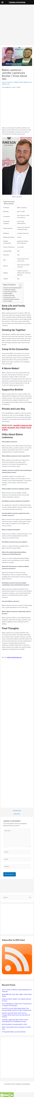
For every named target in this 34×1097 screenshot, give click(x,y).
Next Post (17, 814)
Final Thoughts (8, 301)
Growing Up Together (9, 289)
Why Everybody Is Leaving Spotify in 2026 (14, 1024)
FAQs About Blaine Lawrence (11, 299)
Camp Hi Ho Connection (10, 291)
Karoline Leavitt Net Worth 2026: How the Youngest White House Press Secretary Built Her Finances (16, 1015)
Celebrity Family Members (21, 82)
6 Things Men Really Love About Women (14, 1032)
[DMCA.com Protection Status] (7, 1094)
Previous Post (17, 810)
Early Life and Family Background (12, 287)
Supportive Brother (9, 295)
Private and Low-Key (9, 297)
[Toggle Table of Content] (19, 285)
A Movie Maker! (8, 293)
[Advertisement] (17, 27)
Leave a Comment (7, 82)
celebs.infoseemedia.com (14, 657)
